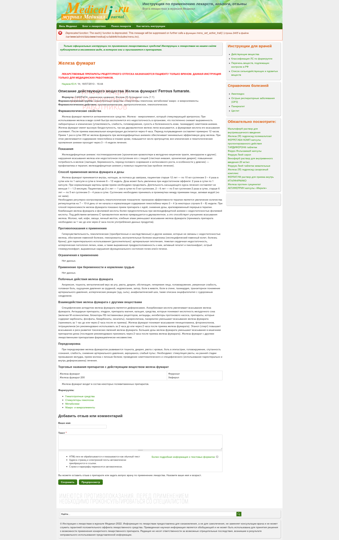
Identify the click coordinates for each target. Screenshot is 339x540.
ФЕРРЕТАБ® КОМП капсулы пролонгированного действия (245, 141)
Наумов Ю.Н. (69, 83)
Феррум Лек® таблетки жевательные (249, 165)
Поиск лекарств (121, 26)
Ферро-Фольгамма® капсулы (244, 151)
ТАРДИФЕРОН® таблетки (242, 147)
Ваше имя (64, 423)
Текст (62, 432)
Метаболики (72, 403)
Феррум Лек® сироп (239, 154)
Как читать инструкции (150, 26)
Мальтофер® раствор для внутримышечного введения (244, 130)
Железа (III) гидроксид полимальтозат (250, 136)
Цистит (235, 110)
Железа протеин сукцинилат (244, 184)
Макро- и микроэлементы (80, 407)
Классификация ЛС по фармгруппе (251, 58)
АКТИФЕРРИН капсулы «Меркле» (247, 188)
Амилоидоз (237, 93)
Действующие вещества (245, 54)
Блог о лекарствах (94, 26)
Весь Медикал (68, 26)
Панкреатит (238, 106)
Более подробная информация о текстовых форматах (183, 456)
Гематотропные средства (80, 396)
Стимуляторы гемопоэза (79, 400)
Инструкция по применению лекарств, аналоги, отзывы (194, 3)
